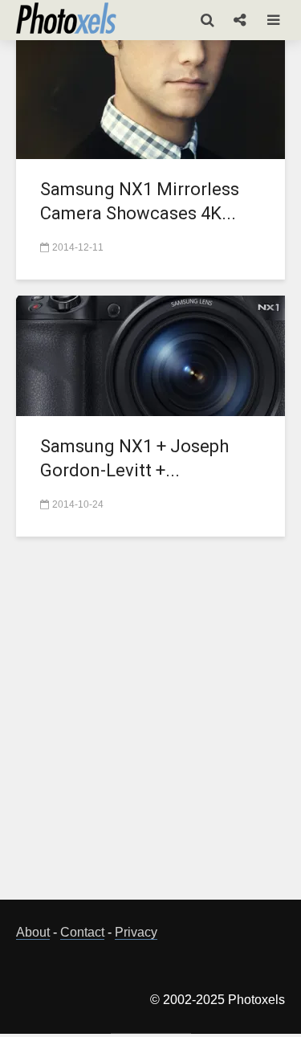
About (33, 932)
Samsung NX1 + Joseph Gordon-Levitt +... (134, 458)
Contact (82, 932)
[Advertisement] (150, 727)
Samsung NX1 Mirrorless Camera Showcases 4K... (139, 201)
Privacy (136, 932)
